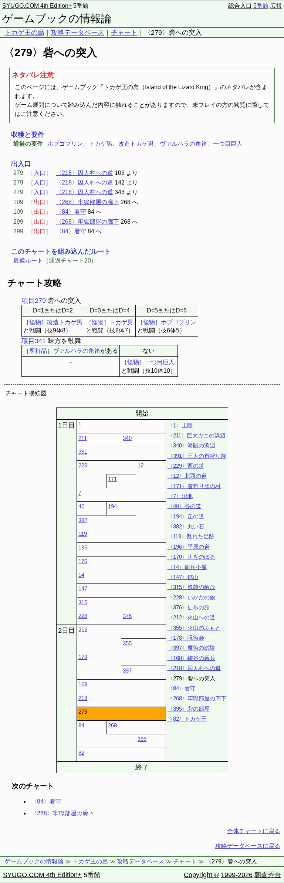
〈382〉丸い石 (186, 526)
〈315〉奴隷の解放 (191, 587)
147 (82, 588)
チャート (124, 32)
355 (127, 643)
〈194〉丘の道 (186, 516)
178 (82, 657)
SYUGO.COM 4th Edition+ (37, 6)
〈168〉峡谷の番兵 (191, 658)
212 (82, 629)
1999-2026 (237, 875)
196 (82, 547)
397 (127, 670)
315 (82, 602)
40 (81, 506)
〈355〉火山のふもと (194, 628)
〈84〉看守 (71, 212)
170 (82, 561)
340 (127, 438)
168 (82, 684)
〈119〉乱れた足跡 (191, 536)
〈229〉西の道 (186, 466)
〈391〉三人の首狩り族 (197, 456)
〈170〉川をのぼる (191, 557)
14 (81, 575)
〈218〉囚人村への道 (84, 173)
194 (112, 506)
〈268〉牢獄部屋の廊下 (87, 202)
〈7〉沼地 (180, 496)
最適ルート (28, 260)
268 (112, 725)
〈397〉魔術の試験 (191, 648)
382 (82, 520)
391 (82, 452)
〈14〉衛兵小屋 (187, 567)
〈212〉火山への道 (191, 617)
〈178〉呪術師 (186, 638)
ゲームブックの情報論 (57, 18)
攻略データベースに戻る (247, 846)
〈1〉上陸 (180, 425)
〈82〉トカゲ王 (187, 718)
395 (142, 739)
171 (112, 479)
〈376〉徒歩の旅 (189, 607)
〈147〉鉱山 (183, 577)
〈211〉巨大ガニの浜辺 (197, 435)
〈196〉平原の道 (189, 547)
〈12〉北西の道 (187, 476)
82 (81, 753)
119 (82, 534)
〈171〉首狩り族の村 (194, 486)
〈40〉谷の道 (184, 506)
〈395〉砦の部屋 (189, 709)
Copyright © (201, 875)
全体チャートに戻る (253, 831)
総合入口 (240, 6)
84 (81, 725)
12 (140, 465)
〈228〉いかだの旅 (191, 597)
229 (82, 465)
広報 (276, 6)
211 (82, 438)
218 (82, 698)
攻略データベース (77, 32)
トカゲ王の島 (24, 32)
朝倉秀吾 (267, 875)
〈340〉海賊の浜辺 (191, 445)
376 (127, 616)
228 (82, 616)
